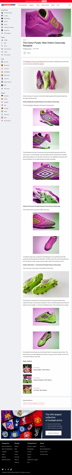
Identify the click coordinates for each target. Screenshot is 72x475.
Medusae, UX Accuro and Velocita (35, 61)
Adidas (16, 446)
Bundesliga (30, 449)
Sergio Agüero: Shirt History (41, 369)
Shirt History (36, 367)
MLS (28, 462)
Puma (16, 454)
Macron (17, 459)
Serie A (29, 454)
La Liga (29, 451)
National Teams (6, 459)
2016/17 (25, 40)
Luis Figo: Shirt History (40, 390)
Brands (4, 457)
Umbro (42, 64)
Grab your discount (53, 433)
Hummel (17, 457)
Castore (17, 462)
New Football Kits (7, 446)
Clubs (3, 454)
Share (28, 53)
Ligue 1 (29, 457)
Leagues (4, 451)
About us (42, 446)
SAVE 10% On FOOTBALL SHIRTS (35, 1)
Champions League (32, 459)
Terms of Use (43, 451)
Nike (16, 449)
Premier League (31, 446)
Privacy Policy (44, 454)
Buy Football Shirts (45, 449)
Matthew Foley (27, 48)
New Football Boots (34, 403)
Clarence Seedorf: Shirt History (42, 380)
